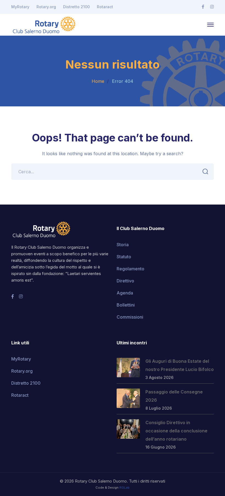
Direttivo (125, 281)
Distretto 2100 (76, 6)
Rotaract (105, 6)
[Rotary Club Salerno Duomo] (44, 24)
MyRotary (20, 6)
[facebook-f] (12, 296)
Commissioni (130, 317)
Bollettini (126, 305)
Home (98, 81)
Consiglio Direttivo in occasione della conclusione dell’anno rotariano (176, 431)
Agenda (125, 293)
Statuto (124, 256)
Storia (123, 244)
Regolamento (130, 268)
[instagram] (21, 296)
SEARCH (205, 171)
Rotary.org (46, 6)
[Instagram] (212, 7)
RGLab (124, 487)
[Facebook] (203, 7)
